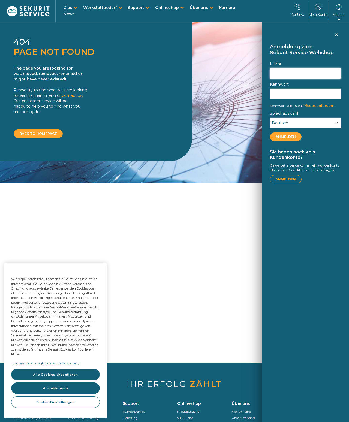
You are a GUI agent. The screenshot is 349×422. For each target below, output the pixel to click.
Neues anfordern (302, 106)
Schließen (336, 37)
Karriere (227, 7)
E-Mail (276, 63)
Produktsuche (188, 411)
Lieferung (130, 418)
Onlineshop (167, 7)
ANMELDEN (286, 137)
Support (136, 7)
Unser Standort (243, 418)
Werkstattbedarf (100, 7)
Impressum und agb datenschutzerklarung (46, 363)
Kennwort (279, 84)
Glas (68, 7)
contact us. (72, 95)
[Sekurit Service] (28, 11)
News (69, 13)
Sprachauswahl (284, 113)
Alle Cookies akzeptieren (55, 374)
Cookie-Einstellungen (55, 402)
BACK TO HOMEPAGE (38, 134)
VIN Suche (185, 418)
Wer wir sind (241, 411)
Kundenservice (134, 411)
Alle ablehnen (55, 388)
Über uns (199, 7)
